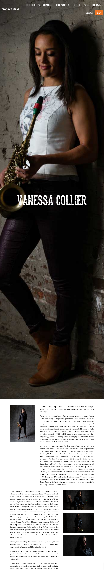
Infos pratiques (62, 5)
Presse (87, 5)
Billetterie (31, 5)
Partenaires (97, 5)
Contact (89, 12)
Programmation (45, 5)
